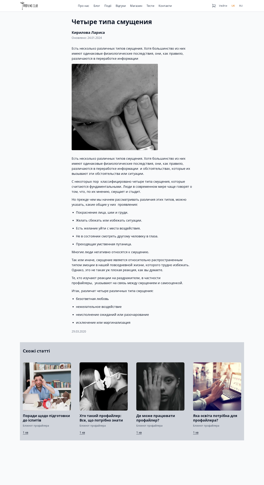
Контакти (165, 6)
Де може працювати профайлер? (155, 418)
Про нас (83, 6)
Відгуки (121, 6)
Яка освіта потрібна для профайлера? (215, 418)
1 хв (25, 432)
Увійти (223, 5)
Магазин (136, 6)
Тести (150, 6)
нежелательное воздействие (99, 306)
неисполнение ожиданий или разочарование (112, 314)
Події (107, 6)
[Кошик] (214, 6)
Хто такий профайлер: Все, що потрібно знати (101, 418)
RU (241, 5)
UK (233, 5)
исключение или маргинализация (103, 322)
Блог (97, 6)
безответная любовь (92, 299)
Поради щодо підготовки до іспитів (46, 418)
